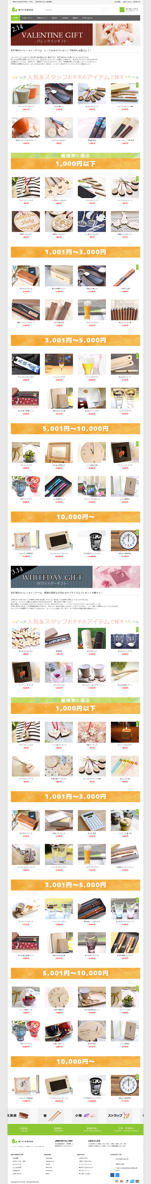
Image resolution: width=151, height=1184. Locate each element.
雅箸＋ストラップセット (26, 322)
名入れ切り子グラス (92, 955)
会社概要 (15, 1158)
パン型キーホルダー (92, 234)
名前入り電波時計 (125, 553)
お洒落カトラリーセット (125, 867)
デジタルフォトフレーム (59, 553)
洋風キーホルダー (26, 234)
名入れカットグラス (125, 651)
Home (15, 18)
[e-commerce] (23, 9)
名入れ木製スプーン (125, 685)
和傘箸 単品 (92, 140)
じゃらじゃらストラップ (26, 867)
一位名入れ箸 (125, 288)
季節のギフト (42, 18)
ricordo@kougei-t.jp (122, 1159)
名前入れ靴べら (92, 288)
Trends (48, 1164)
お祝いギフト (27, 18)
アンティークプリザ (125, 465)
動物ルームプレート (125, 234)
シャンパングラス (59, 377)
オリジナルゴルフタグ (26, 377)
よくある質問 (17, 1167)
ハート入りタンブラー (59, 867)
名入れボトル (92, 651)
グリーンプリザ (26, 465)
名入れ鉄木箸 (59, 322)
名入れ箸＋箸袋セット (26, 411)
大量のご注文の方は (85, 1161)
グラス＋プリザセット (92, 499)
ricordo (23, 1182)
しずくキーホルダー (59, 140)
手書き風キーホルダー (59, 779)
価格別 (75, 18)
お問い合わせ (127, 2)
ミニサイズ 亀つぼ (125, 833)
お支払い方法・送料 (19, 1161)
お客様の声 (136, 2)
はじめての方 (17, 1164)
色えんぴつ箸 (125, 779)
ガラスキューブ (59, 685)
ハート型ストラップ (59, 745)
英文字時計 (92, 1044)
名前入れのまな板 (59, 411)
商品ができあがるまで (86, 1167)
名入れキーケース (26, 288)
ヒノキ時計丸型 (92, 465)
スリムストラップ (92, 200)
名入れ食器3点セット (92, 1010)
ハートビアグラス (92, 377)
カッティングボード (26, 921)
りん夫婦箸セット (59, 499)
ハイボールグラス (125, 411)
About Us (49, 1167)
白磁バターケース (59, 833)
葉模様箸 (59, 651)
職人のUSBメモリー (59, 288)
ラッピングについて (85, 1164)
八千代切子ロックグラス (92, 553)
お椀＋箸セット (59, 1044)
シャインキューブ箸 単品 (125, 140)
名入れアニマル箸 (125, 322)
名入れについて (84, 1170)
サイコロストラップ (26, 779)
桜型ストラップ (92, 745)
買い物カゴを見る (84, 1173)
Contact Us (49, 1170)
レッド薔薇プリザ (26, 1010)
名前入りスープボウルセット (26, 140)
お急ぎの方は (83, 1158)
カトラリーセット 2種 (125, 106)
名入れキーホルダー (26, 651)
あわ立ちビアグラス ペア (125, 921)
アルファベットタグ (26, 200)
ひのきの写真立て (59, 465)
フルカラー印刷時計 (26, 553)
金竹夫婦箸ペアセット (125, 955)
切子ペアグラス (26, 499)
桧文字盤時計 (59, 1010)
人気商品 (64, 18)
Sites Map (49, 1158)
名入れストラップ (92, 106)
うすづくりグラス (92, 322)
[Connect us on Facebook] (112, 1175)
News (47, 1173)
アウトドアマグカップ (26, 106)
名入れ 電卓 (92, 833)
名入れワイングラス (92, 411)
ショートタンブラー (59, 921)
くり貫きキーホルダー (59, 200)
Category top (50, 1161)
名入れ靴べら (59, 106)
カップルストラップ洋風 (92, 779)
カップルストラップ (125, 200)
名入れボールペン (125, 377)
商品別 (54, 18)
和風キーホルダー (59, 234)
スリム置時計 (125, 499)
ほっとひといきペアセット (92, 685)
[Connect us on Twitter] (117, 1175)
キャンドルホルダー (125, 745)
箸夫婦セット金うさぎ (92, 921)
